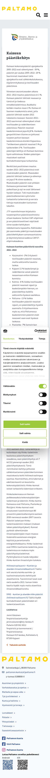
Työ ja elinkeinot (10, 696)
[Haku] (38, 15)
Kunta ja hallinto (10, 700)
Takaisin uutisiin (17, 644)
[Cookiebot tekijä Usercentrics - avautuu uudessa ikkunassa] (35, 331)
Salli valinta (24, 433)
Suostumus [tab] (8, 338)
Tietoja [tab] (42, 338)
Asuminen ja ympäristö (13, 683)
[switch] (43, 395)
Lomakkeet (7, 712)
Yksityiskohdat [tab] (26, 338)
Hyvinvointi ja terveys (12, 705)
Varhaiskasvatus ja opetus (14, 687)
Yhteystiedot (8, 721)
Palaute (5, 717)
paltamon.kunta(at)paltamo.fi (20, 672)
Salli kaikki (25, 424)
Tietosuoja (7, 726)
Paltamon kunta (15, 738)
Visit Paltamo (13, 744)
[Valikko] (46, 15)
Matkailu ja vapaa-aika (12, 692)
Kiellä (25, 442)
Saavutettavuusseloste (13, 730)
